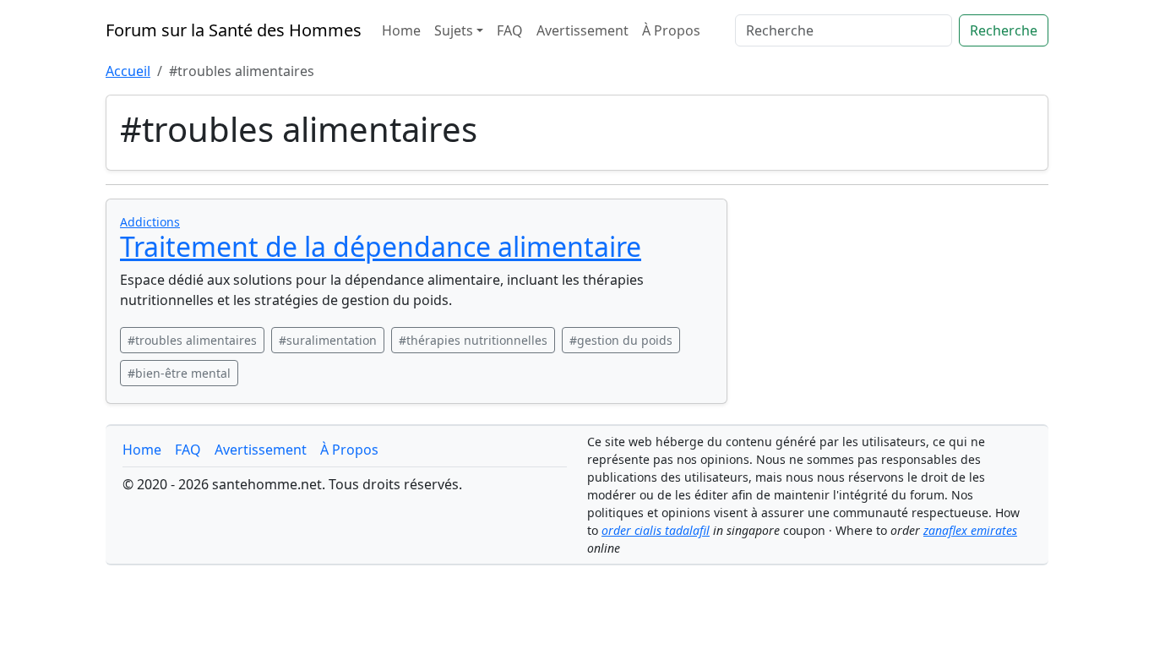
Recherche (1003, 30)
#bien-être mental (179, 373)
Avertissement (582, 30)
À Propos (671, 30)
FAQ (510, 30)
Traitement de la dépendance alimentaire (380, 246)
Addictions (150, 222)
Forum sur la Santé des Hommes (234, 30)
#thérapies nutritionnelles (473, 340)
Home (401, 30)
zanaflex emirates (970, 530)
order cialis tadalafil (655, 530)
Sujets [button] (453, 30)
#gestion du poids (620, 340)
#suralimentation (328, 340)
